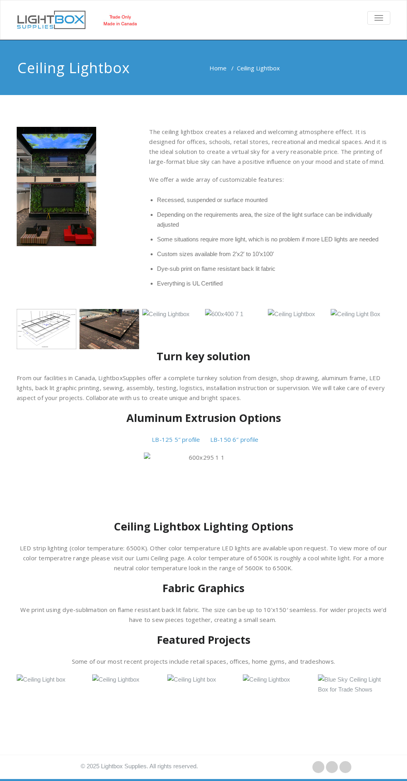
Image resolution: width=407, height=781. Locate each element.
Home (218, 68)
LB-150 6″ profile (234, 439)
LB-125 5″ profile (176, 439)
